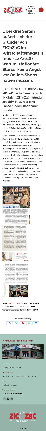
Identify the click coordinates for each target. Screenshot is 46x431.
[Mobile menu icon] (41, 9)
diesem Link (13, 303)
